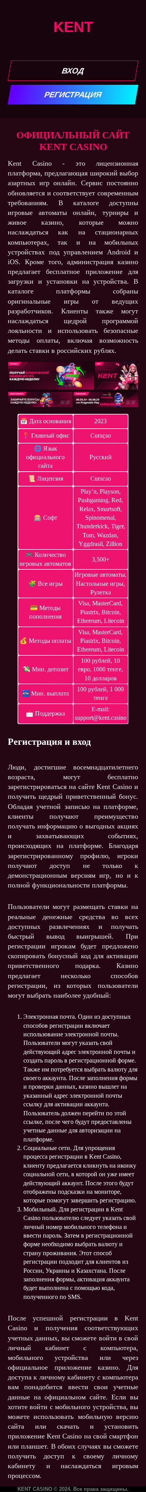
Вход (73, 70)
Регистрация (73, 94)
